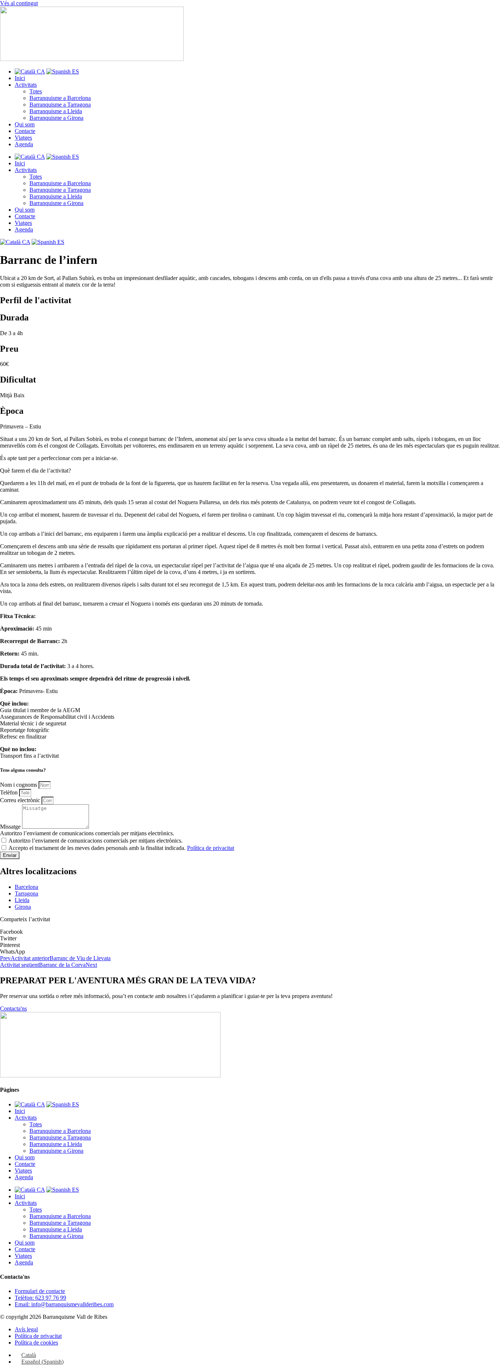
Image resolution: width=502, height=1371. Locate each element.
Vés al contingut (19, 3)
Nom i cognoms (19, 785)
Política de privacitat (210, 848)
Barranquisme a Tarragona (60, 104)
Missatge (11, 826)
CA (40, 71)
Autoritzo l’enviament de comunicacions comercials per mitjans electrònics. (87, 833)
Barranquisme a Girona (56, 118)
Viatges (23, 137)
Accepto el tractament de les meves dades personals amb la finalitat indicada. (121, 848)
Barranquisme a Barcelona (60, 98)
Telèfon (9, 792)
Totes (35, 91)
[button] (251, 932)
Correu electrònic (21, 800)
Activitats (26, 85)
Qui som (25, 124)
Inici (20, 78)
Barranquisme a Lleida (55, 111)
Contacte (25, 131)
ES (75, 71)
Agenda (24, 144)
